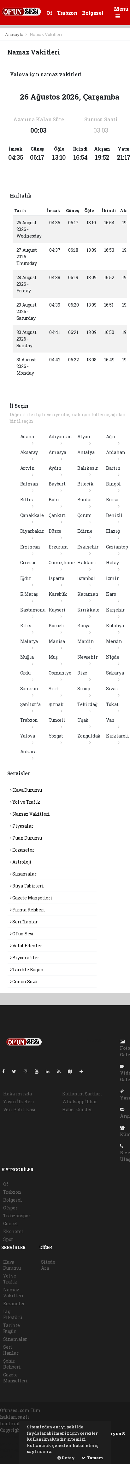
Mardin (85, 641)
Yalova (27, 736)
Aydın (55, 468)
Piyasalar (22, 826)
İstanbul (86, 578)
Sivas (112, 689)
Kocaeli (57, 626)
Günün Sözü (24, 982)
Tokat (112, 704)
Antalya (86, 452)
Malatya (29, 641)
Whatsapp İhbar (79, 1102)
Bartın (113, 468)
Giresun (28, 563)
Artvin (27, 468)
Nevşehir (87, 657)
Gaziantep (117, 547)
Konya (84, 626)
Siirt (54, 689)
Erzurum (58, 547)
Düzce (55, 531)
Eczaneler (22, 850)
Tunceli (57, 720)
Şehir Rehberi (12, 1364)
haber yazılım (16, 1450)
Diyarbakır (32, 531)
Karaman (87, 594)
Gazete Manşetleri (31, 898)
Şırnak (56, 704)
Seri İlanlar (24, 922)
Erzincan (30, 547)
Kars (111, 594)
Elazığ (113, 531)
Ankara (28, 752)
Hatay (112, 563)
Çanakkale (32, 515)
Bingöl (113, 484)
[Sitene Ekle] (84, 1071)
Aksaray (29, 452)
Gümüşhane (61, 563)
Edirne (84, 531)
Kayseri (57, 610)
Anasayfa (14, 34)
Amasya (57, 452)
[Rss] (61, 1071)
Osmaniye (60, 673)
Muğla (27, 657)
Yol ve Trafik (25, 802)
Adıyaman (60, 436)
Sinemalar (15, 1339)
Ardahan (115, 452)
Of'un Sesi (22, 934)
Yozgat (56, 736)
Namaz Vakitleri (30, 814)
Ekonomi (13, 1231)
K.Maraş (29, 594)
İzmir (112, 578)
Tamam (94, 1458)
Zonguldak (89, 736)
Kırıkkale (88, 610)
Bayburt (57, 484)
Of (49, 12)
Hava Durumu (26, 790)
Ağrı (110, 436)
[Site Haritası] (72, 1071)
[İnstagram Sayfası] (28, 1071)
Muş (53, 657)
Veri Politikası (19, 1109)
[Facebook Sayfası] (6, 1071)
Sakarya (115, 673)
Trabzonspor (17, 1216)
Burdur (84, 499)
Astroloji (21, 862)
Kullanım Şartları (82, 1094)
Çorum (84, 515)
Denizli (114, 515)
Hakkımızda (17, 1094)
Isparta (56, 578)
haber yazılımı (16, 1437)
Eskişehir (88, 547)
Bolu (53, 499)
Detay (68, 1458)
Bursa (112, 499)
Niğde (112, 657)
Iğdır (25, 578)
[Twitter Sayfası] (16, 1071)
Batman (29, 484)
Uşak (83, 720)
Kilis (25, 626)
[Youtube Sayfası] (39, 1071)
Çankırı (57, 515)
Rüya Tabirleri (27, 886)
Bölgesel (92, 12)
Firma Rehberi (28, 910)
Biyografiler (25, 958)
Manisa (57, 641)
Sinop (83, 689)
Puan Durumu (26, 838)
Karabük (58, 594)
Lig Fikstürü (12, 1314)
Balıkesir (87, 468)
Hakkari (86, 563)
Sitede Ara (48, 1265)
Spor (8, 1239)
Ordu (25, 673)
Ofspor (10, 1208)
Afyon (83, 436)
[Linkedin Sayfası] (50, 1071)
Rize (82, 673)
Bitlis (26, 499)
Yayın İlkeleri (18, 1102)
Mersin (114, 641)
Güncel (10, 1223)
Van (110, 720)
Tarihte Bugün (27, 970)
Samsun (29, 689)
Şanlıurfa (30, 704)
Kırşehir (115, 610)
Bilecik (85, 484)
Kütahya (115, 626)
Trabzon (67, 12)
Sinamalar (23, 874)
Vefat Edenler (26, 946)
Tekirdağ (87, 704)
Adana (27, 436)
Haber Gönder (77, 1109)
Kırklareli (117, 736)
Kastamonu (32, 610)
